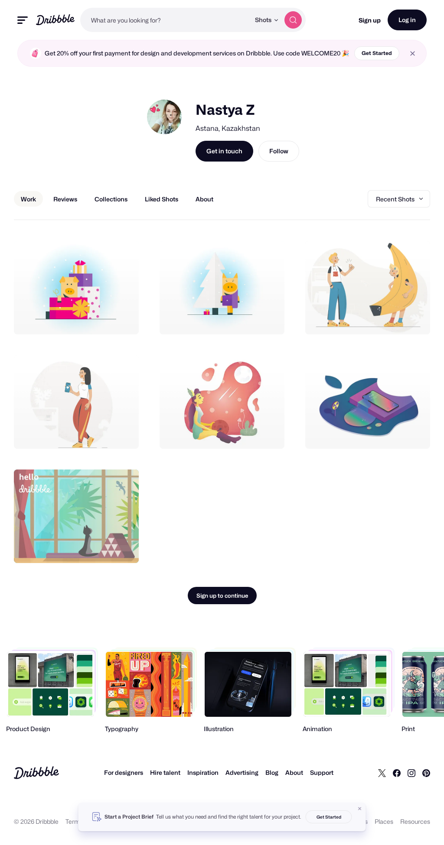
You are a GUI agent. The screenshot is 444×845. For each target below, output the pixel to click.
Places (384, 821)
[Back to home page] (55, 19)
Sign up (370, 20)
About (294, 772)
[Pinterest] (426, 773)
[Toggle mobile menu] (22, 20)
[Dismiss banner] (360, 808)
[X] (382, 773)
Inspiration (203, 772)
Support (321, 772)
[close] (412, 53)
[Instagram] (411, 773)
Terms (74, 821)
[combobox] (165, 20)
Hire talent (165, 772)
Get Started (377, 53)
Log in (407, 19)
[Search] (293, 20)
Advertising (241, 772)
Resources (415, 821)
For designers (123, 772)
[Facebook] (397, 773)
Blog (271, 772)
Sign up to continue (222, 595)
